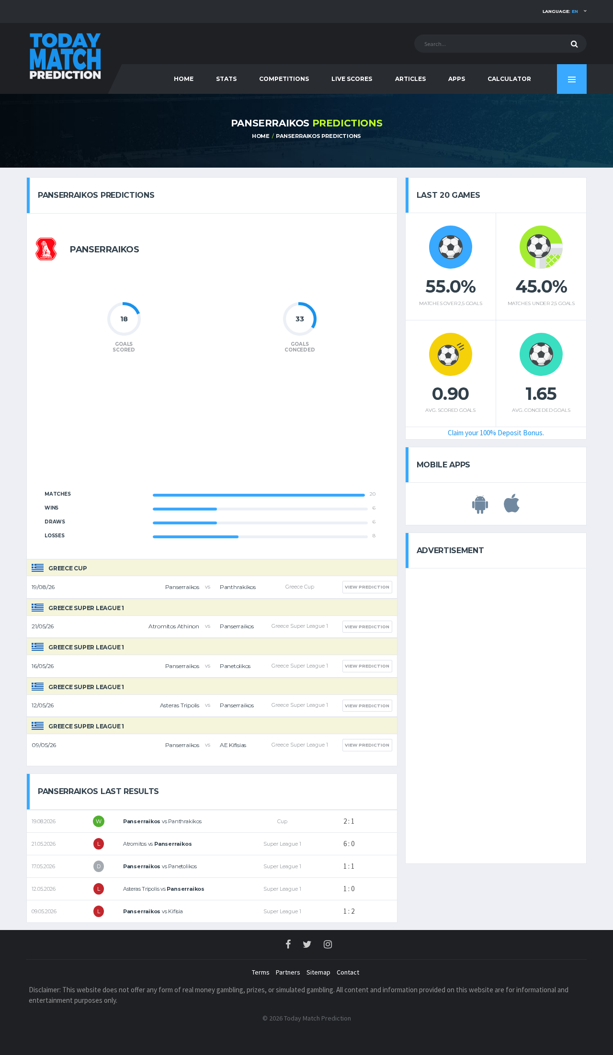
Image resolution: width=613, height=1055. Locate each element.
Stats (226, 78)
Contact (348, 972)
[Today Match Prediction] (64, 53)
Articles (410, 78)
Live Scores (351, 78)
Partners (288, 972)
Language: (560, 11)
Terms (261, 972)
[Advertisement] (212, 427)
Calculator (509, 78)
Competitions (284, 78)
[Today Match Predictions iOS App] (512, 508)
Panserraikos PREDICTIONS (318, 136)
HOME (183, 78)
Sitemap (318, 972)
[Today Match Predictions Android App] (480, 508)
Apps (456, 78)
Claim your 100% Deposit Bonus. (496, 432)
